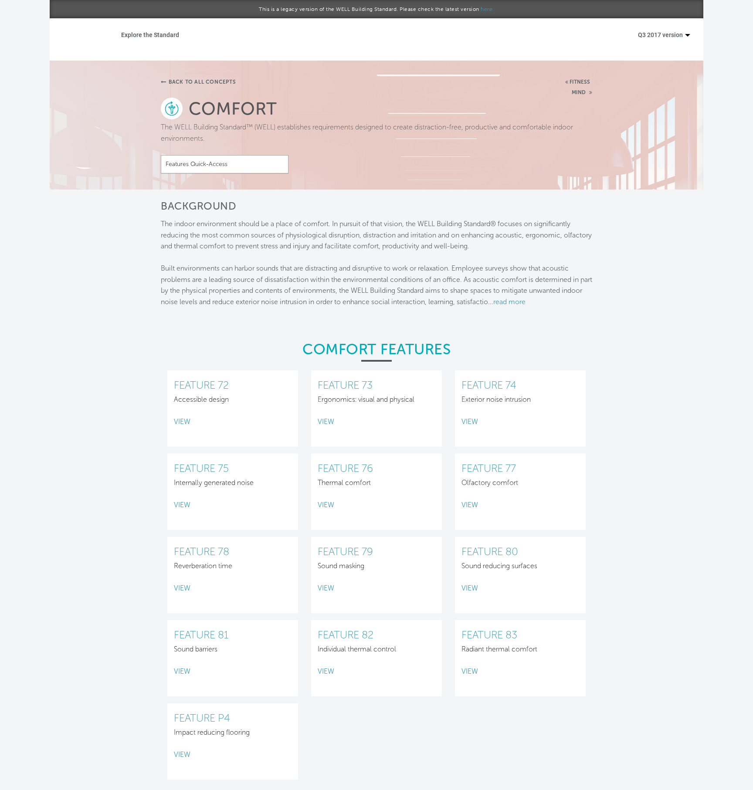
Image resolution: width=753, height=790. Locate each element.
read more (509, 302)
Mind (579, 92)
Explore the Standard (150, 35)
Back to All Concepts (202, 82)
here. (487, 9)
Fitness (580, 82)
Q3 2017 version (661, 35)
